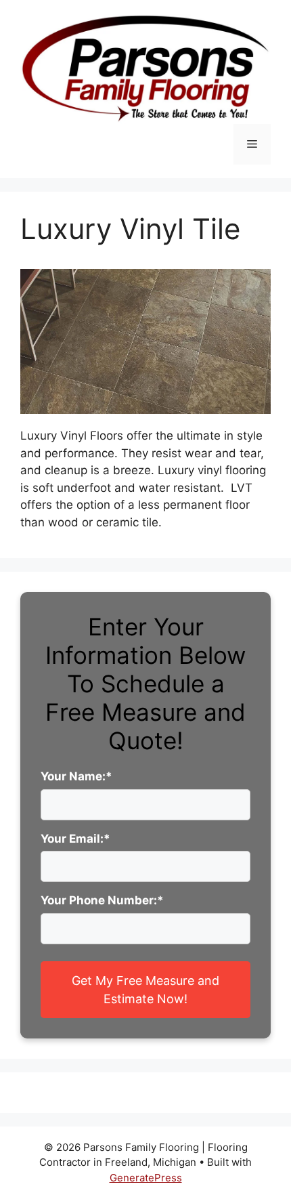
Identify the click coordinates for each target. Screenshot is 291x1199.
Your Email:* (75, 838)
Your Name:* (76, 776)
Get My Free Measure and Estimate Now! (145, 989)
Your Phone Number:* (102, 900)
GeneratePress (146, 1177)
